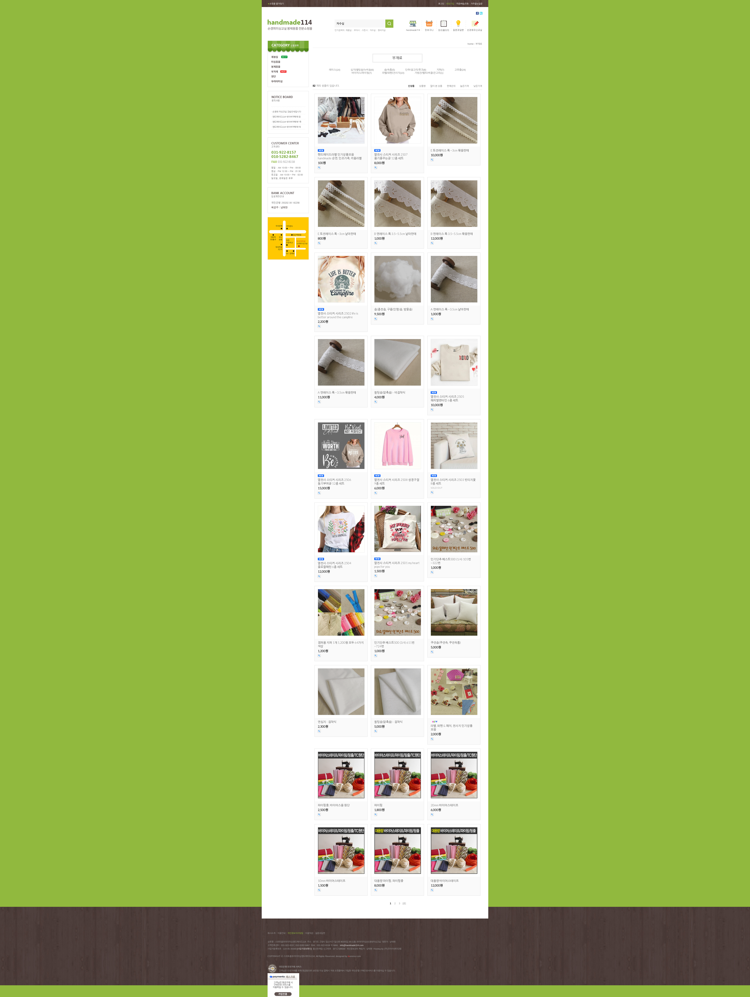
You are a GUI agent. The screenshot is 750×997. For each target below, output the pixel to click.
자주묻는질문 (476, 4)
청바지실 (382, 30)
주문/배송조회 (462, 4)
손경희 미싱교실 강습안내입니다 (286, 111)
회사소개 (271, 933)
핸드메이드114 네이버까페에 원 (286, 117)
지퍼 (439, 69)
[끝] (404, 903)
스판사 (365, 30)
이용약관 (309, 933)
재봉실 (349, 30)
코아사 (357, 30)
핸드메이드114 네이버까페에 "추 (286, 122)
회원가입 (450, 4)
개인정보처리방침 (295, 933)
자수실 (373, 30)
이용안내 (281, 933)
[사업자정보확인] (304, 949)
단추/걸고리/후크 (414, 69)
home (471, 44)
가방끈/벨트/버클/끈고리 (427, 72)
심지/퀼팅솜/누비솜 (361, 69)
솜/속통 (388, 69)
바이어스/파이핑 (360, 72)
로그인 (441, 4)
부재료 (479, 44)
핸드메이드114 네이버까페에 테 (286, 127)
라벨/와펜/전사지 (391, 72)
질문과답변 (320, 933)
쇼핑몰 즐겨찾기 (276, 4)
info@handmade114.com (351, 945)
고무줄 (458, 69)
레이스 (332, 69)
